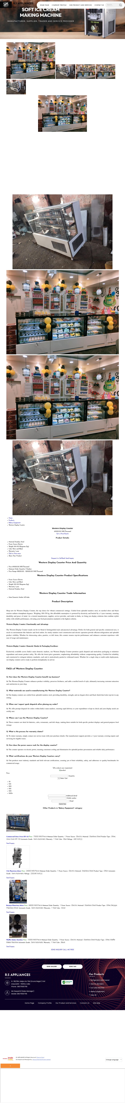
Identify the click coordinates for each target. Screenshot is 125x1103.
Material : (92, 836)
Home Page (44, 5)
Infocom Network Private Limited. (42, 1059)
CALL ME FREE (68, 950)
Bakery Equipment (98, 991)
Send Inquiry (70, 558)
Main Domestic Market (16, 597)
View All (93, 995)
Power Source (13, 580)
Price (10, 567)
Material (11, 589)
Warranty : (52, 839)
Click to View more (15, 553)
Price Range (13, 571)
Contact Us (99, 5)
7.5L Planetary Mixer (13, 871)
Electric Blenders (97, 984)
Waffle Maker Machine (14, 940)
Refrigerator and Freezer (100, 980)
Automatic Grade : (33, 839)
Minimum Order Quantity (17, 569)
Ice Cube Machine (97, 988)
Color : (63, 839)
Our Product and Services (80, 5)
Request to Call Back (58, 558)
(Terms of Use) (40, 1057)
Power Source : (74, 836)
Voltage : (74, 839)
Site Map (96, 1003)
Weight (11, 584)
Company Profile (59, 5)
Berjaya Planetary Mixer (15, 905)
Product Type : (101, 871)
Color (10, 582)
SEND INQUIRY (56, 950)
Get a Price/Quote (62, 534)
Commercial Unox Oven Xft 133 (17, 836)
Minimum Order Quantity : (56, 836)
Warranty (12, 587)
